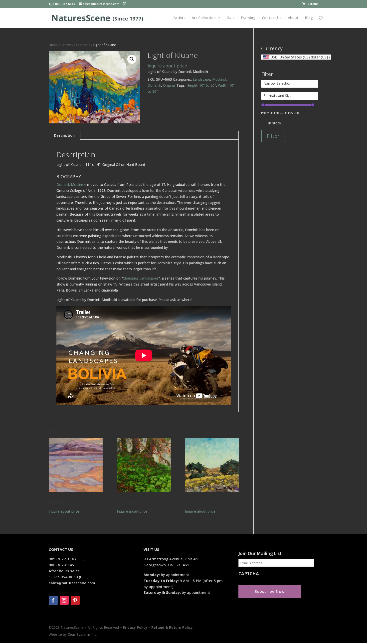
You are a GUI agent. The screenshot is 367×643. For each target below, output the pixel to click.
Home (53, 44)
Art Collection (204, 18)
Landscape (82, 44)
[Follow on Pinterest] (75, 600)
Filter (273, 135)
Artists (179, 18)
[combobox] (296, 57)
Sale (230, 18)
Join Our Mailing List (260, 553)
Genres (66, 44)
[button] (131, 59)
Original (169, 85)
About (293, 18)
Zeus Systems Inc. (82, 634)
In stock (274, 123)
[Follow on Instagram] (64, 600)
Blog (309, 18)
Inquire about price (167, 66)
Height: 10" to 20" (201, 85)
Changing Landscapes (141, 278)
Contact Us (271, 18)
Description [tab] (64, 135)
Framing (248, 18)
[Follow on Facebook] (53, 600)
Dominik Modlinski (71, 184)
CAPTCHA (248, 574)
